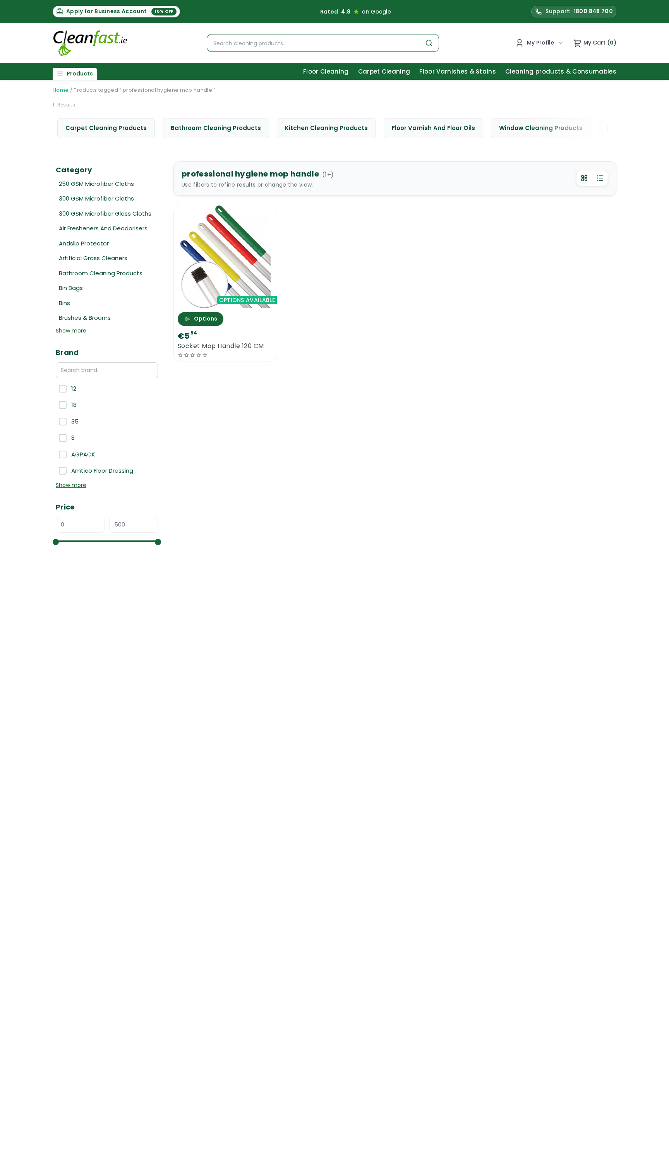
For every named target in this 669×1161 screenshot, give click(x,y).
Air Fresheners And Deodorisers (103, 228)
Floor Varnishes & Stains (457, 71)
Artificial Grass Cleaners (93, 258)
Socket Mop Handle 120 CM (221, 346)
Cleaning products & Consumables (560, 71)
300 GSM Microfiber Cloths (96, 198)
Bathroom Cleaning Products (100, 273)
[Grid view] (584, 178)
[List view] (600, 178)
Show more (71, 330)
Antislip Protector (84, 243)
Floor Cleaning (325, 71)
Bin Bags (71, 288)
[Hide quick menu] (431, 1133)
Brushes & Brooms (85, 318)
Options (205, 318)
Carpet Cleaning (384, 71)
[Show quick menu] (653, 1151)
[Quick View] (225, 301)
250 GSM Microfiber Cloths (96, 184)
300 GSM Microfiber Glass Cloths (105, 213)
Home (61, 90)
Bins (64, 303)
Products (80, 73)
